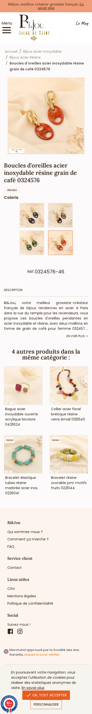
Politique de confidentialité (30, 603)
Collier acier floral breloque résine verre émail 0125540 (68, 414)
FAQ (10, 546)
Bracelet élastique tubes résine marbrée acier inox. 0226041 (21, 485)
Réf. (30, 272)
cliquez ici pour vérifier (42, 654)
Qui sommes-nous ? (25, 531)
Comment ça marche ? (28, 539)
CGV (11, 588)
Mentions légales (21, 596)
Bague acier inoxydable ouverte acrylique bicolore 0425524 (21, 417)
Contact (14, 567)
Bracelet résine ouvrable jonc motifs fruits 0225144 (69, 482)
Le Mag (82, 23)
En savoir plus (33, 687)
